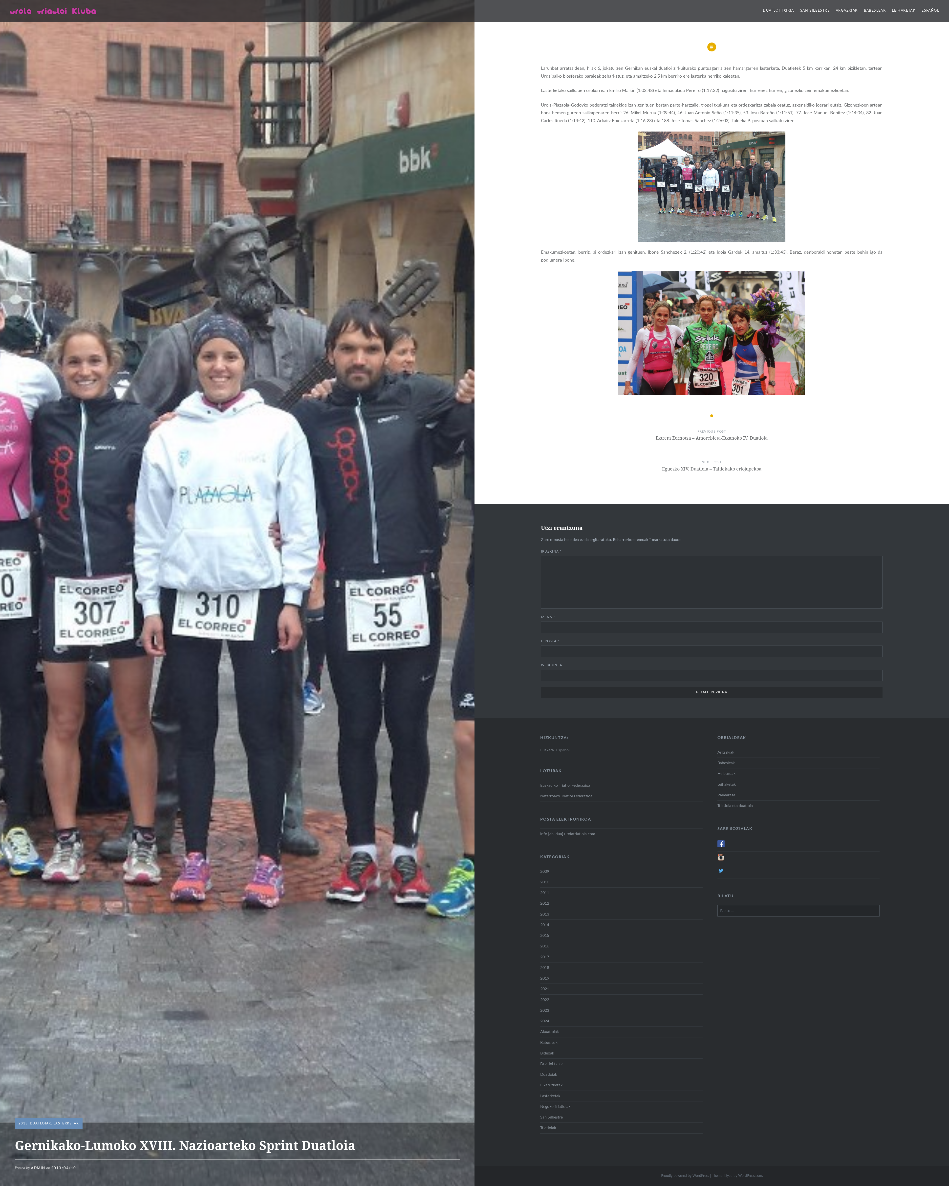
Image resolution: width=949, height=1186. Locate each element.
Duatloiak (40, 1123)
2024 (544, 1021)
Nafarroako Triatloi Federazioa (566, 796)
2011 (544, 893)
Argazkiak (847, 10)
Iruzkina (551, 551)
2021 (544, 989)
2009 (544, 871)
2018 (544, 968)
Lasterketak (66, 1123)
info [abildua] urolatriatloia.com (567, 834)
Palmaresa (726, 795)
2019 (544, 978)
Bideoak (547, 1053)
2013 (23, 1123)
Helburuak (726, 774)
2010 (544, 882)
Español (930, 10)
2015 (544, 936)
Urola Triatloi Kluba (53, 11)
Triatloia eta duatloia (735, 806)
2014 (544, 925)
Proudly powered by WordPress (685, 1176)
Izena (548, 617)
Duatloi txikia (778, 10)
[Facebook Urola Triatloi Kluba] (721, 846)
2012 (544, 903)
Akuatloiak (549, 1032)
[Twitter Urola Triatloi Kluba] (721, 873)
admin (38, 1168)
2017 (544, 957)
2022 (544, 1000)
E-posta (550, 641)
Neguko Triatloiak (555, 1107)
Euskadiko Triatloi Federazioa (565, 785)
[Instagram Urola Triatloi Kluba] (721, 860)
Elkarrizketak (551, 1085)
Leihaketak (903, 10)
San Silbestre (815, 10)
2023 (544, 1010)
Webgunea (551, 665)
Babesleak (875, 10)
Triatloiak (548, 1128)
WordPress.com (750, 1176)
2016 (544, 946)
